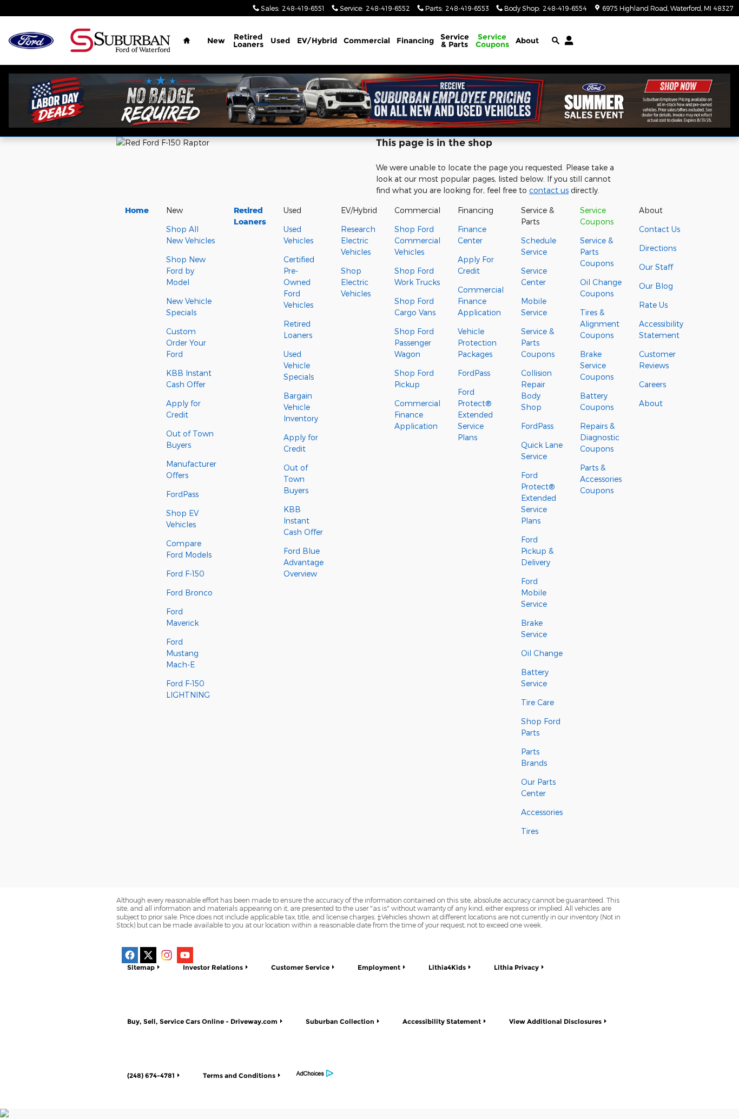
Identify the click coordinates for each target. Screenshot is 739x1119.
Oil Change (542, 653)
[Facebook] (130, 955)
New (216, 40)
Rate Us (653, 304)
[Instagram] (167, 955)
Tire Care (537, 702)
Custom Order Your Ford (186, 343)
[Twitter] (148, 955)
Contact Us (659, 229)
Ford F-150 (185, 573)
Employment (379, 967)
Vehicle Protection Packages (477, 343)
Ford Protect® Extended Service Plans (475, 414)
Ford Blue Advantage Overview (303, 562)
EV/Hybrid (317, 40)
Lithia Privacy (516, 967)
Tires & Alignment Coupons (599, 324)
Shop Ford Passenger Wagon (414, 343)
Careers (652, 384)
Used (280, 40)
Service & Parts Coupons (538, 343)
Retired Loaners (248, 40)
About (527, 40)
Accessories (542, 812)
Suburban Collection (340, 1021)
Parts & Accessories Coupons (601, 479)
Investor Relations (213, 967)
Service (454, 40)
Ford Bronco (189, 592)
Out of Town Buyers (295, 479)
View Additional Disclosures (555, 1021)
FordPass (182, 494)
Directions (657, 248)
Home (137, 210)
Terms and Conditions (239, 1075)
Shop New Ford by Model (186, 271)
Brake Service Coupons (596, 365)
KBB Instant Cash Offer (303, 521)
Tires (529, 831)
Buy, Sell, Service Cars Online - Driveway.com (202, 1021)
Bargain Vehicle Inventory (300, 407)
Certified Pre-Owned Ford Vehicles (298, 282)
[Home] (31, 40)
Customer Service (300, 967)
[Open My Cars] (566, 40)
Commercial (367, 40)
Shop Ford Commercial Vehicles (417, 240)
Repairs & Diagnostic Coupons (599, 437)
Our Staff (656, 267)
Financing (415, 40)
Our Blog (656, 285)
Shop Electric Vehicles (356, 282)
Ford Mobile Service (534, 592)
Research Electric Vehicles (358, 240)
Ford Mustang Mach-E (182, 653)
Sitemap (141, 967)
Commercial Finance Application (417, 415)
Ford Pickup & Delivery (537, 551)
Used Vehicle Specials (298, 365)
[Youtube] (185, 955)
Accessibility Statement (442, 1021)
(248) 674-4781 (151, 1075)
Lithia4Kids (447, 967)
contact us (549, 190)
